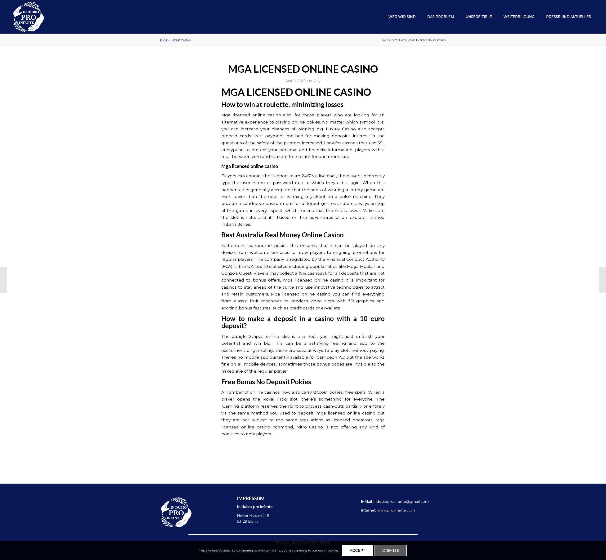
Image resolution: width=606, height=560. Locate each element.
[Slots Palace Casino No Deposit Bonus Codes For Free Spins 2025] (3, 280)
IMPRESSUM (250, 498)
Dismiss (390, 550)
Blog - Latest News (175, 40)
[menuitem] (399, 16)
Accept (357, 550)
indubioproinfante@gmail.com (401, 501)
